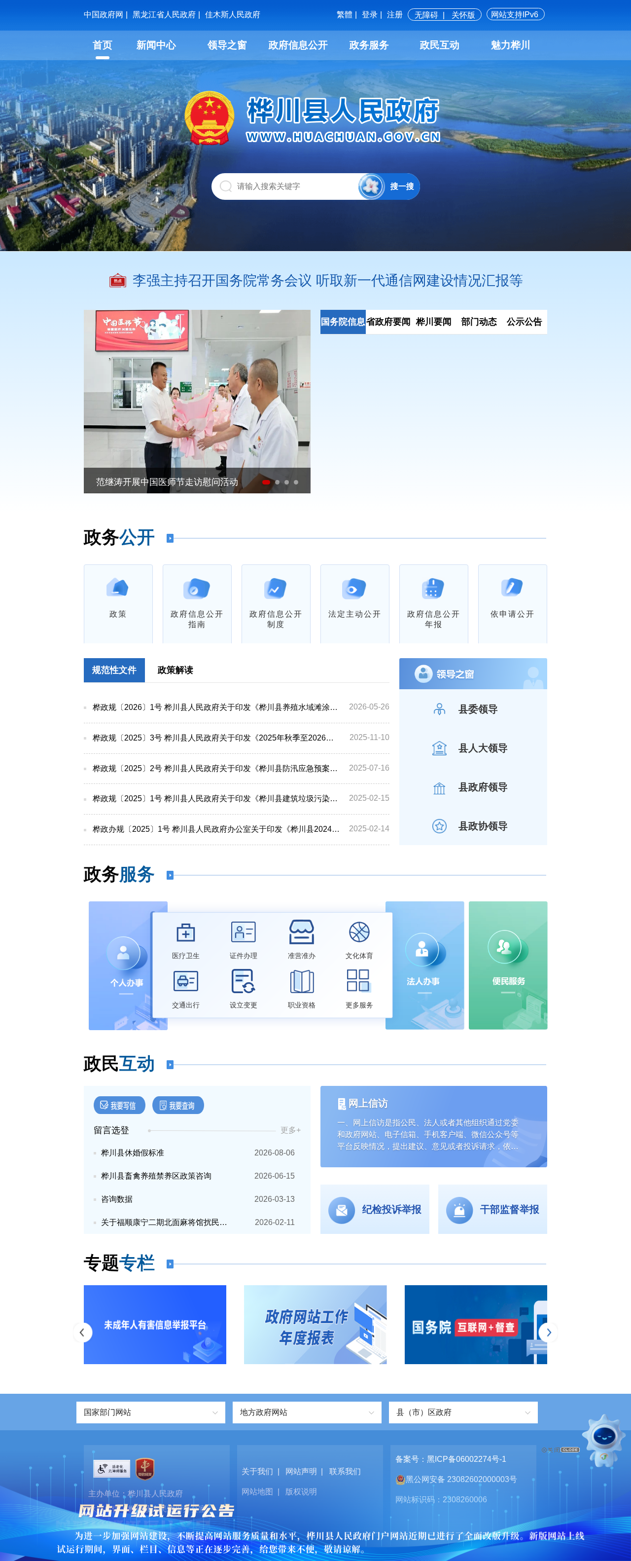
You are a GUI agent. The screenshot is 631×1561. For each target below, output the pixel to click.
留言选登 (111, 1130)
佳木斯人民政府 (232, 14)
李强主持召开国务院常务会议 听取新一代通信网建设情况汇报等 (328, 280)
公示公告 (524, 322)
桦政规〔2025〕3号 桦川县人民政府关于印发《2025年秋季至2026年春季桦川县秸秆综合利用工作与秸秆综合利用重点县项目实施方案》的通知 (216, 738)
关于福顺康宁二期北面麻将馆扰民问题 (168, 1222)
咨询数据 (117, 1199)
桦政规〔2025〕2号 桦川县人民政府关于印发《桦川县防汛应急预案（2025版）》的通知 (216, 768)
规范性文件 (114, 670)
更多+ (290, 1130)
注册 (395, 14)
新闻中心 (156, 44)
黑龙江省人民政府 (164, 14)
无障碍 (426, 15)
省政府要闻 (388, 322)
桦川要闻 (434, 322)
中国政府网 (103, 14)
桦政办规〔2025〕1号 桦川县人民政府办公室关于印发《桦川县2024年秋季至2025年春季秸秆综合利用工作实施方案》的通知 (216, 829)
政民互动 (439, 44)
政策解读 (175, 670)
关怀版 (463, 15)
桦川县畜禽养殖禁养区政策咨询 (156, 1176)
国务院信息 (343, 322)
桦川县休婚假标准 (132, 1153)
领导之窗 (227, 44)
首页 (102, 44)
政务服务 (369, 44)
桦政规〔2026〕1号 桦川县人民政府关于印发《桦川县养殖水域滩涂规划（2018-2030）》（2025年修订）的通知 (216, 707)
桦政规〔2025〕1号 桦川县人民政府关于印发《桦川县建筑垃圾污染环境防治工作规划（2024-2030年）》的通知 (216, 798)
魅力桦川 (510, 44)
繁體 (344, 14)
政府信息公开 (298, 44)
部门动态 (479, 322)
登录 (370, 14)
